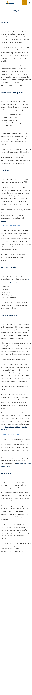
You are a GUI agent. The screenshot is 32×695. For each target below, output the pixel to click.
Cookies (3, 221)
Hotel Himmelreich (10, 2)
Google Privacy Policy (12, 427)
